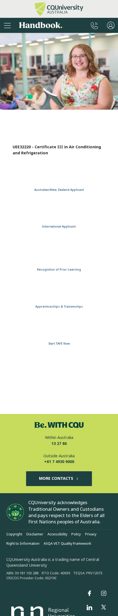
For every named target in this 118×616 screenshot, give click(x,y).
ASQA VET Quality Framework (67, 543)
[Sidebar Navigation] (7, 25)
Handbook (41, 25)
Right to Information (23, 543)
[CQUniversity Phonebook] (94, 25)
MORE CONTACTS (56, 478)
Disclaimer (34, 534)
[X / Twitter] (104, 607)
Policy (76, 534)
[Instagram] (104, 593)
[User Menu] (110, 25)
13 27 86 (59, 444)
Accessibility (57, 534)
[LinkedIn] (89, 607)
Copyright (14, 534)
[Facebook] (89, 593)
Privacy (90, 534)
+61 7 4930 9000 (59, 462)
